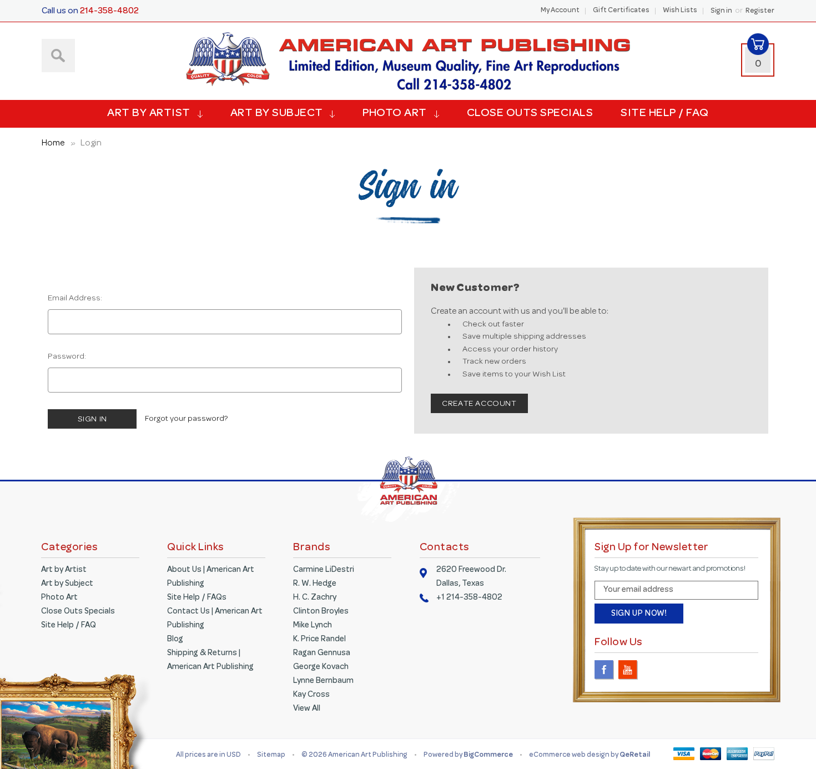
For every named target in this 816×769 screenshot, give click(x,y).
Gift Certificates (621, 11)
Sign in (721, 11)
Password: (67, 357)
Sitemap (271, 755)
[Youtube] (628, 670)
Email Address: (75, 298)
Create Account (479, 404)
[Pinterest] (652, 670)
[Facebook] (604, 670)
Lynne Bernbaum (323, 681)
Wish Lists (680, 11)
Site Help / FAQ (665, 113)
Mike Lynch (312, 625)
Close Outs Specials (530, 113)
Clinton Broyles (321, 611)
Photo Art (394, 113)
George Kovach (321, 667)
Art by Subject (276, 113)
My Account (560, 11)
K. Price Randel (319, 639)
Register (760, 11)
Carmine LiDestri (323, 570)
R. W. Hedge (314, 584)
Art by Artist (148, 113)
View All (306, 709)
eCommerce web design (570, 755)
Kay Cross (311, 695)
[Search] (58, 55)
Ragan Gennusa (321, 653)
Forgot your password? (186, 419)
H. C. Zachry (314, 598)
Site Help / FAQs (196, 598)
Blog (175, 639)
